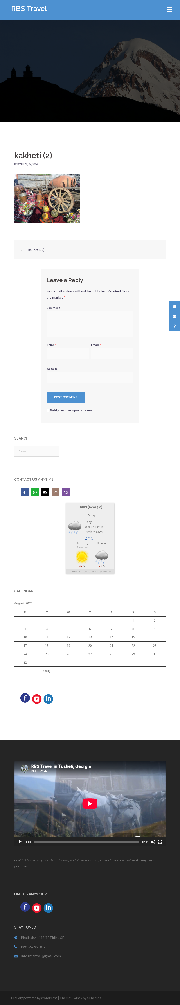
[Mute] (153, 842)
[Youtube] (36, 698)
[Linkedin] (48, 698)
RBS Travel (29, 8)
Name (51, 345)
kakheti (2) (36, 250)
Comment (53, 308)
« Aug (47, 670)
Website (52, 369)
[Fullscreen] (160, 842)
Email (96, 345)
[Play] (20, 842)
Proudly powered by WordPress (34, 998)
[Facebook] (25, 697)
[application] (90, 803)
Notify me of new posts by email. (72, 410)
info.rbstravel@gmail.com (41, 956)
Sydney (77, 998)
